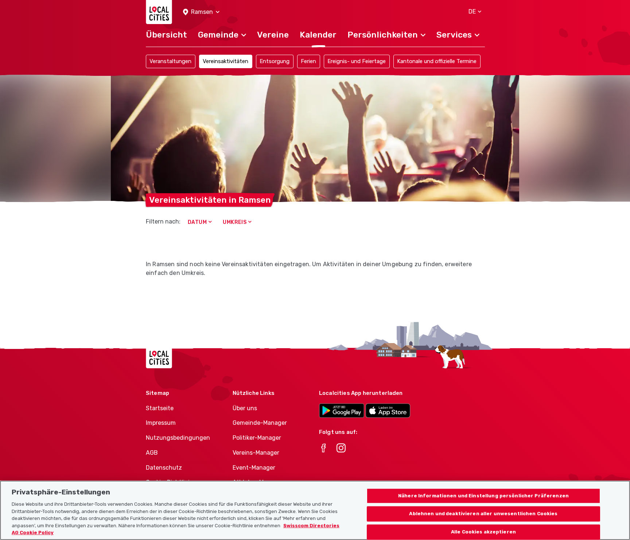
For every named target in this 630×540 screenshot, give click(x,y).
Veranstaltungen (170, 61)
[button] (201, 12)
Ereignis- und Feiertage (356, 61)
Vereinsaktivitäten (225, 61)
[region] (315, 510)
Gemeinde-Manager (260, 422)
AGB (152, 452)
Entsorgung (274, 61)
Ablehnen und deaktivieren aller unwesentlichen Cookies (483, 514)
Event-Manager (254, 467)
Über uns (245, 408)
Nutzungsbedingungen (178, 437)
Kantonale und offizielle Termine (437, 61)
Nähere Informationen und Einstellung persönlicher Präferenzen (483, 495)
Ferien (308, 61)
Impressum (161, 422)
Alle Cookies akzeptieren (483, 532)
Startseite (160, 408)
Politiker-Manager (257, 437)
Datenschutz (164, 467)
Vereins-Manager (256, 452)
